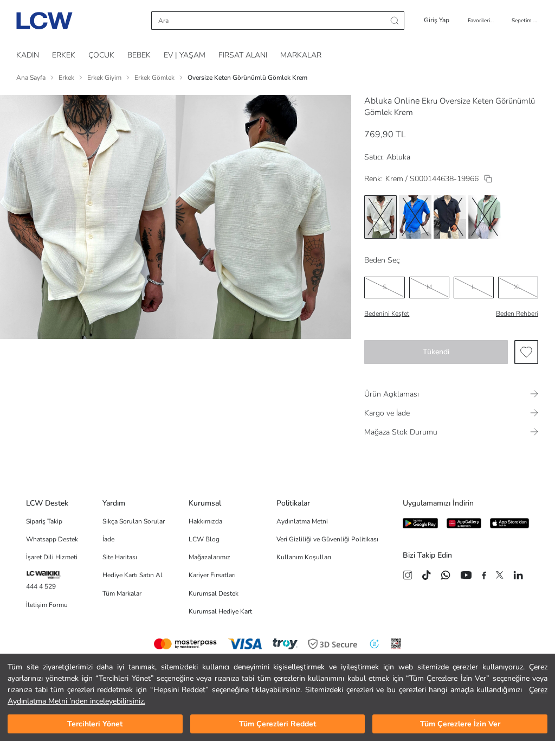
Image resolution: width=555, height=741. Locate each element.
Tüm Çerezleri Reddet (277, 724)
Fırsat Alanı (242, 55)
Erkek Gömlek (154, 77)
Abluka (398, 157)
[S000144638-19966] (488, 179)
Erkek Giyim (104, 77)
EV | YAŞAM (184, 55)
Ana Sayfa (31, 77)
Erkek (66, 77)
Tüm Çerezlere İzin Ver (460, 724)
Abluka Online (392, 101)
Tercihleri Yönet (94, 724)
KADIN (27, 55)
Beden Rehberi (517, 313)
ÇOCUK (101, 55)
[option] (380, 217)
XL (518, 287)
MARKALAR (300, 55)
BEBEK (139, 55)
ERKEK (63, 55)
